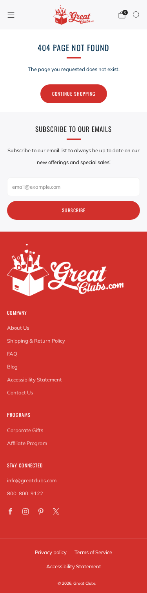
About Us (18, 328)
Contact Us (20, 392)
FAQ (12, 353)
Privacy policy (51, 552)
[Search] (136, 14)
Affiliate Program (27, 443)
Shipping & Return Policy (36, 341)
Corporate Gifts (25, 430)
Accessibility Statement (34, 379)
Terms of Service (93, 552)
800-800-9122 (25, 493)
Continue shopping (73, 93)
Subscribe (73, 210)
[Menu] (11, 15)
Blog (12, 366)
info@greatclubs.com (31, 480)
